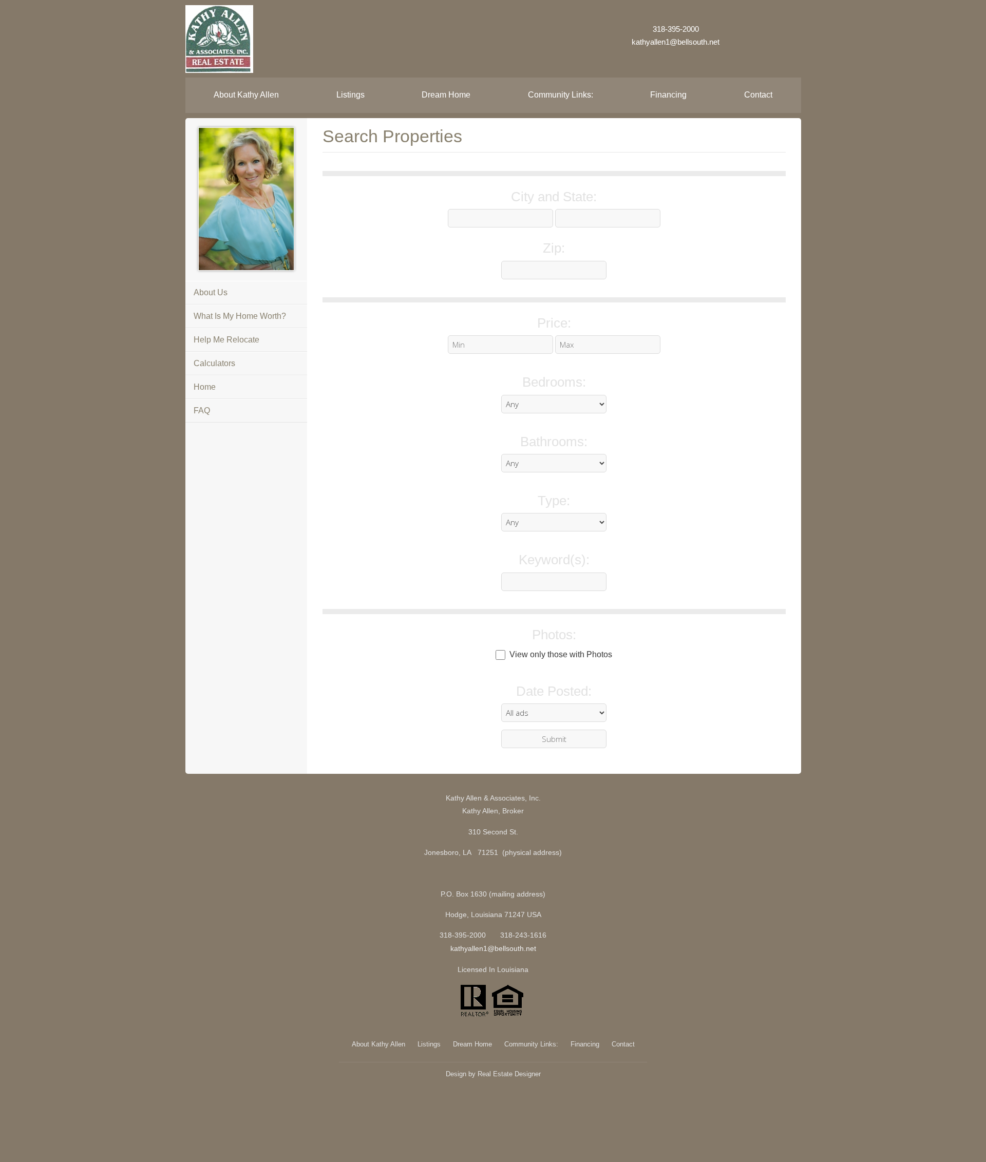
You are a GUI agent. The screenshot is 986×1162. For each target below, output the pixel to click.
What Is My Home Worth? (240, 316)
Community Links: (560, 94)
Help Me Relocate (226, 339)
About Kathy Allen (246, 94)
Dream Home (446, 94)
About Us (210, 292)
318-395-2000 (676, 29)
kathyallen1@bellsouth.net (675, 42)
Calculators (214, 363)
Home (205, 387)
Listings (350, 94)
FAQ (202, 410)
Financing (668, 94)
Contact (758, 94)
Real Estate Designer (509, 1074)
